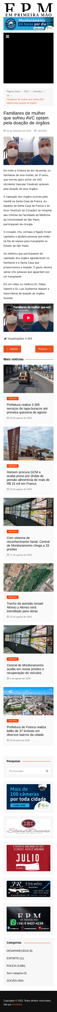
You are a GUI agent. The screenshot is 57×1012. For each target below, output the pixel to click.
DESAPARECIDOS (18, 950)
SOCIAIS (42, 130)
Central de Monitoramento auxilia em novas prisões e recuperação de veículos (25, 669)
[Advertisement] (28, 62)
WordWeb (17, 1004)
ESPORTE (13, 958)
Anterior (14, 349)
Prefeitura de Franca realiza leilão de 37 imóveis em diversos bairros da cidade (26, 730)
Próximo (42, 349)
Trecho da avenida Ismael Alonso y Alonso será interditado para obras (25, 607)
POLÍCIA (12, 965)
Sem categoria (15, 973)
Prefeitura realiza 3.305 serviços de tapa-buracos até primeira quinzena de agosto (27, 408)
